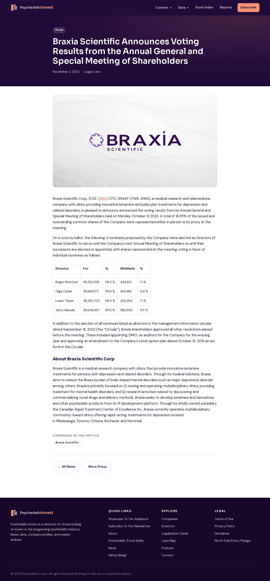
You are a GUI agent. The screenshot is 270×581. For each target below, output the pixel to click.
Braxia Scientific (67, 442)
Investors (168, 526)
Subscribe (248, 7)
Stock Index (204, 7)
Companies (170, 519)
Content (161, 7)
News (112, 548)
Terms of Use (224, 519)
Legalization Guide (175, 533)
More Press (97, 467)
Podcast (168, 548)
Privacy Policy (225, 526)
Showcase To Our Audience (128, 519)
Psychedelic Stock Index (126, 541)
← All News (66, 467)
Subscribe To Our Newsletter (129, 526)
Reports (226, 7)
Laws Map (169, 541)
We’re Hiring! (117, 555)
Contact (168, 555)
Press (59, 30)
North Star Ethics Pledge (233, 541)
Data (181, 7)
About (112, 533)
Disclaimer (222, 533)
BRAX (102, 198)
